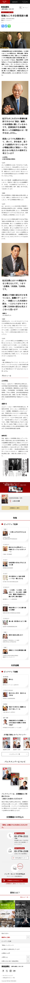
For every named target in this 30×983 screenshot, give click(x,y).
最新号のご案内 (6, 937)
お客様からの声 (6, 953)
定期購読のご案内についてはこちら (15, 883)
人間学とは (5, 957)
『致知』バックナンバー (8, 945)
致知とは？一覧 (24, 897)
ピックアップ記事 (6, 941)
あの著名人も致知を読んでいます (11, 949)
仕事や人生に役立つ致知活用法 (10, 961)
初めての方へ (5, 933)
